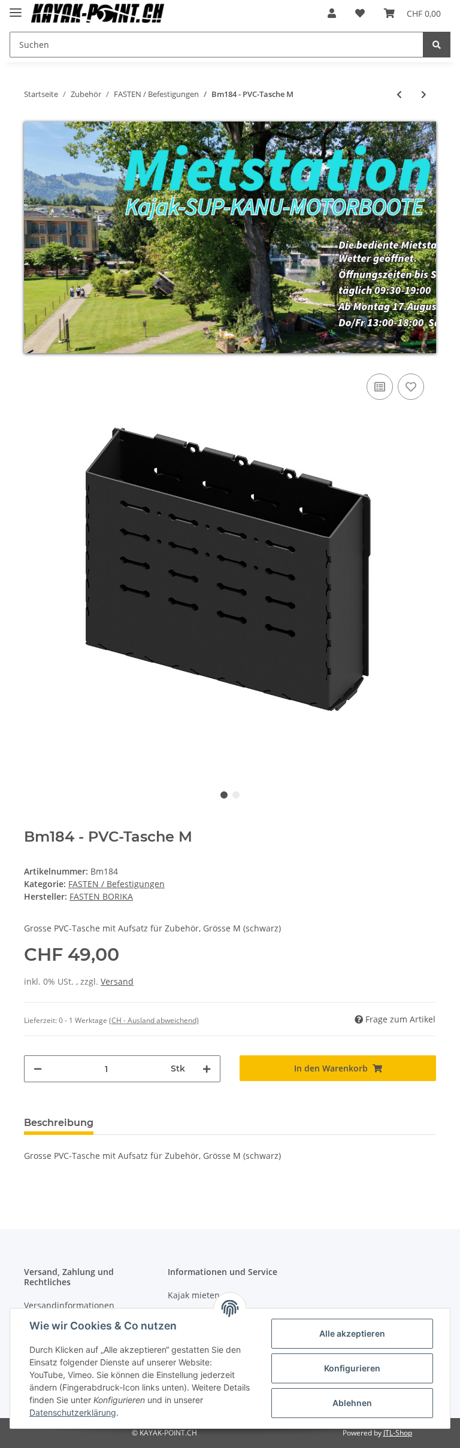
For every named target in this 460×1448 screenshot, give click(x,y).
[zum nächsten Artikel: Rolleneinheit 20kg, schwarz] (423, 94)
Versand (117, 981)
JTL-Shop (397, 1433)
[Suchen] (436, 44)
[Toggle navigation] (16, 7)
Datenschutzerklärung (72, 1412)
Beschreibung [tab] (58, 1122)
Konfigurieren (352, 1368)
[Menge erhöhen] (206, 1069)
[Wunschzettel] (360, 13)
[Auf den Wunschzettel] (411, 387)
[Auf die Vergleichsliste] (380, 387)
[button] (332, 13)
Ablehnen (352, 1403)
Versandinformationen (69, 1305)
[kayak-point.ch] (97, 13)
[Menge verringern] (38, 1069)
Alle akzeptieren (352, 1333)
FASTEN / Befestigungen (116, 884)
